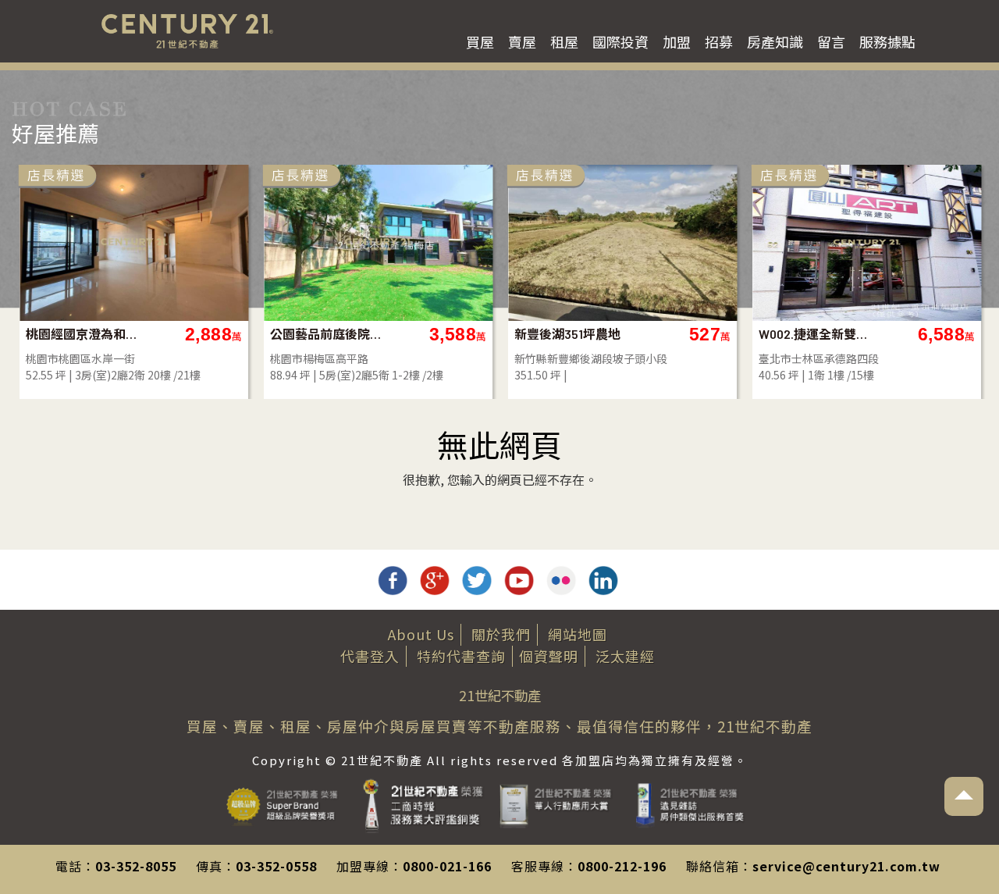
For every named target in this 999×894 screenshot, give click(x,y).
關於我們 (501, 634)
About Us (421, 634)
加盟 (677, 41)
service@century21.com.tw (846, 866)
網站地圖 (577, 634)
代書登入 (370, 656)
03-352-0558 (276, 866)
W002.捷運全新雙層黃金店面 (815, 333)
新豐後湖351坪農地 (567, 333)
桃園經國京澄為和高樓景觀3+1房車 (82, 333)
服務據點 (887, 41)
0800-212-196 (622, 866)
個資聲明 (548, 656)
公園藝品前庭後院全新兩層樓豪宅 (326, 333)
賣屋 (522, 41)
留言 (831, 41)
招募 (719, 41)
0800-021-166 (447, 866)
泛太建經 (625, 656)
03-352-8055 (135, 866)
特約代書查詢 (461, 656)
